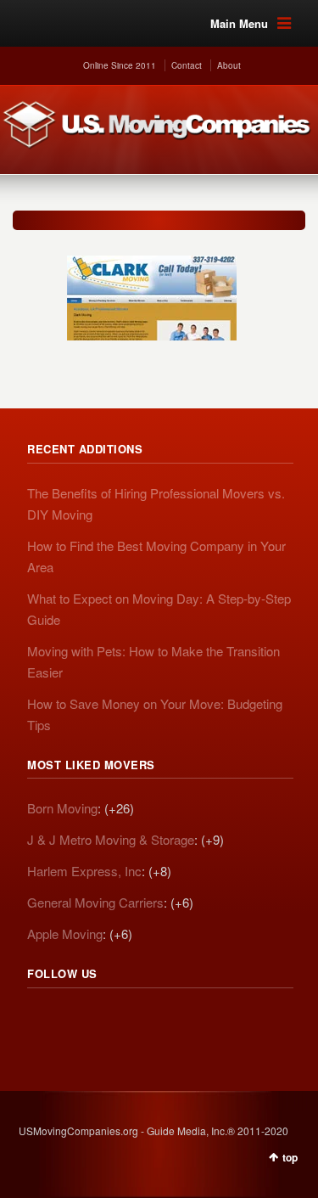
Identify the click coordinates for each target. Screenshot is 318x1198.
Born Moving (62, 808)
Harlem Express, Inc (84, 871)
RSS (40, 1020)
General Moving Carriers (95, 902)
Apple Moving (65, 933)
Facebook (115, 1020)
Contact (186, 65)
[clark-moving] (152, 289)
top (290, 1157)
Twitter (78, 1020)
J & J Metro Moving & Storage (110, 839)
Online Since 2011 (119, 65)
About (229, 65)
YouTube (152, 1020)
